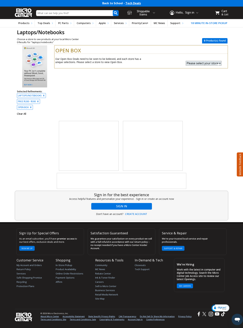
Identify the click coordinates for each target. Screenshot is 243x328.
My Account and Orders (29, 265)
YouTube (217, 314)
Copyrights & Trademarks (111, 319)
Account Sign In (135, 319)
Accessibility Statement (74, 316)
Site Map (100, 298)
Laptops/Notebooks (31, 95)
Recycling (22, 281)
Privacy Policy (185, 316)
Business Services (105, 290)
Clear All (21, 113)
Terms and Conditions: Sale (83, 319)
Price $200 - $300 (28, 101)
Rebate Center (103, 273)
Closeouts (140, 265)
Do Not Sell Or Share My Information (157, 316)
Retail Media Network (106, 294)
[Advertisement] (89, 146)
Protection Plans (25, 286)
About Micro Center (50, 316)
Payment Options (65, 277)
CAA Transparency (127, 316)
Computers (84, 23)
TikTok (222, 314)
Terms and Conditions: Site (53, 319)
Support (175, 23)
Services (119, 23)
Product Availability (66, 269)
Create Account (136, 214)
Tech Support (142, 269)
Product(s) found (215, 40)
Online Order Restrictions (69, 273)
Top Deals (44, 23)
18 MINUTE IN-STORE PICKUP (209, 23)
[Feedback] (239, 164)
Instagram (211, 314)
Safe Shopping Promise (29, 277)
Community (101, 265)
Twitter (204, 314)
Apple (102, 23)
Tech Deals (133, 3)
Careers (99, 281)
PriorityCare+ (140, 23)
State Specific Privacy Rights (101, 316)
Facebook (198, 314)
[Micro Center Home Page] (24, 11)
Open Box (24, 107)
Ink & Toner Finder (105, 277)
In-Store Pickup (64, 265)
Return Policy (24, 269)
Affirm (59, 281)
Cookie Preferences (155, 319)
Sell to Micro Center (105, 286)
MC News (159, 23)
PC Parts (63, 23)
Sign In (121, 206)
